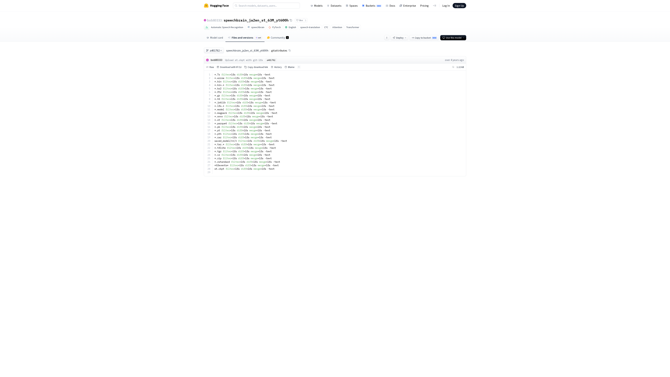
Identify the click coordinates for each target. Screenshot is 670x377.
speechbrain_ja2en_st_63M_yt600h (256, 20)
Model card (216, 37)
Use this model (453, 37)
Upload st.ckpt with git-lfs (244, 60)
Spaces (353, 5)
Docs (392, 5)
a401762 (215, 50)
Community (279, 37)
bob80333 (214, 20)
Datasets (336, 5)
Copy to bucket (425, 37)
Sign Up (459, 5)
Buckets (373, 5)
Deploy (400, 37)
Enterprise (409, 5)
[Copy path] (290, 50)
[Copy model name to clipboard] (291, 20)
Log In (446, 5)
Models (318, 5)
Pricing (424, 5)
